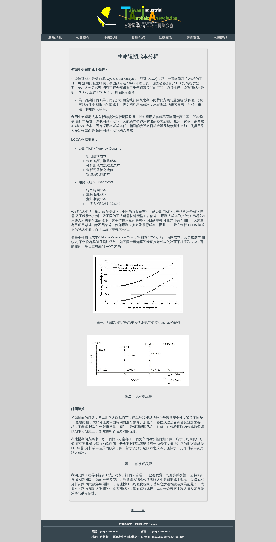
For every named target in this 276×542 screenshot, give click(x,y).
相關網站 (221, 37)
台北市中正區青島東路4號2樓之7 (119, 536)
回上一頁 (138, 510)
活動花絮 (165, 37)
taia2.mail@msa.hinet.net (168, 536)
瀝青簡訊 (193, 37)
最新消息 (55, 37)
